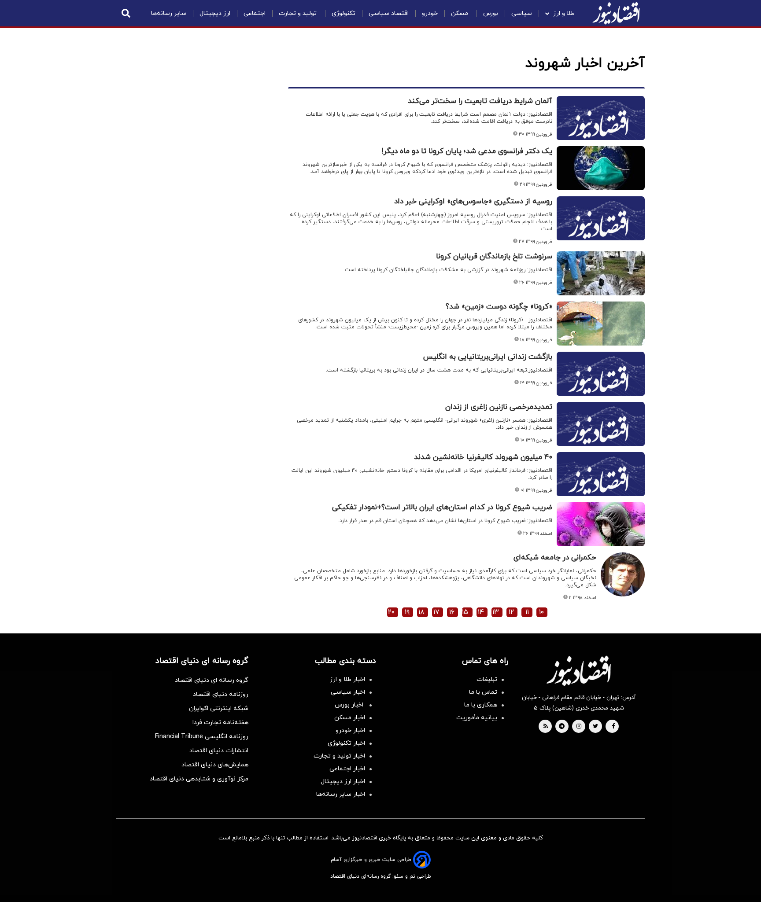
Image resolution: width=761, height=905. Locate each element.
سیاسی (521, 13)
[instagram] (578, 727)
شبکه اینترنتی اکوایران (218, 708)
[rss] (545, 727)
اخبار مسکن (349, 718)
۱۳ (495, 612)
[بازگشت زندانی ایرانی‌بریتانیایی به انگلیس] (601, 384)
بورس (490, 13)
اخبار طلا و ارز (347, 679)
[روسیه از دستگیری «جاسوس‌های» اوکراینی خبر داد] (601, 228)
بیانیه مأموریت (476, 718)
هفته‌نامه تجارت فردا (220, 722)
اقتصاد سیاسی (389, 13)
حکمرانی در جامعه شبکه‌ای (554, 557)
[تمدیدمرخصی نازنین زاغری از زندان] (601, 434)
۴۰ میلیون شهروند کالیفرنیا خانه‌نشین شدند (483, 457)
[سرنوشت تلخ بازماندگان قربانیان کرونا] (601, 273)
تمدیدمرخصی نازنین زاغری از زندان (498, 407)
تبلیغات (487, 679)
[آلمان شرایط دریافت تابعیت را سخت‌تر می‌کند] (601, 128)
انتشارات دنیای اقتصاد (218, 751)
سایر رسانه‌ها (168, 13)
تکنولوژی (343, 13)
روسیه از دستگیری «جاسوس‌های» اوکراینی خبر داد (473, 201)
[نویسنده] (623, 557)
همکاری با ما (480, 705)
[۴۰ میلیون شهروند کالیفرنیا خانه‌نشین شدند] (601, 484)
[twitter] (595, 727)
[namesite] (616, 13)
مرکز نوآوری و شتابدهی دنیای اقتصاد (199, 779)
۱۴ (481, 612)
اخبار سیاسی (348, 692)
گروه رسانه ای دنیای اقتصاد (211, 680)
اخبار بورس (350, 705)
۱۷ (436, 612)
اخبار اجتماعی (347, 769)
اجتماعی (255, 13)
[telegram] (562, 727)
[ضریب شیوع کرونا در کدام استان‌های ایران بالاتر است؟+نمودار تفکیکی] (601, 524)
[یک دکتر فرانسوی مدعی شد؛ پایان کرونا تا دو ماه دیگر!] (601, 168)
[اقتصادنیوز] (578, 670)
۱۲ (511, 612)
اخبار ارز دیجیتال (343, 781)
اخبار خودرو (350, 730)
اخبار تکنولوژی (346, 743)
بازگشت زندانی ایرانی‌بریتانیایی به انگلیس (487, 357)
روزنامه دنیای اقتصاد (220, 694)
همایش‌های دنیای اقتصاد (214, 765)
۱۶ (451, 612)
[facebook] (613, 727)
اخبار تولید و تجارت (339, 756)
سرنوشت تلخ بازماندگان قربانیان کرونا (494, 256)
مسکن (460, 13)
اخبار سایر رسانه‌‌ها (340, 794)
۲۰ (391, 612)
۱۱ (527, 612)
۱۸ (421, 612)
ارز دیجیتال (214, 13)
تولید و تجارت (298, 13)
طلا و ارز (563, 13)
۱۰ (541, 612)
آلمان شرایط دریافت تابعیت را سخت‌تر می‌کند (480, 101)
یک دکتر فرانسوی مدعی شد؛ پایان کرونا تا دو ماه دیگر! (467, 151)
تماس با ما (483, 692)
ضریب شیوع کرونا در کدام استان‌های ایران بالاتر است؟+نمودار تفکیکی (442, 507)
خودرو (430, 13)
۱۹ (407, 612)
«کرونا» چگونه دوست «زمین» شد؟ (499, 307)
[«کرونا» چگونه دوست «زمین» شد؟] (601, 324)
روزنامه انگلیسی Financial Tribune (201, 736)
